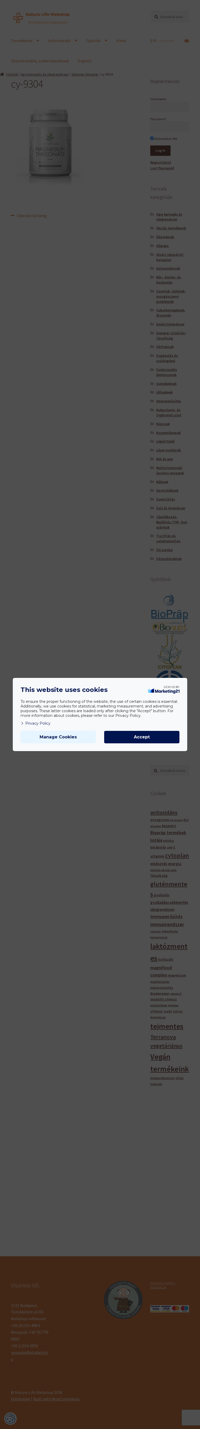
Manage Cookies (58, 736)
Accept (142, 736)
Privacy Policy (38, 723)
